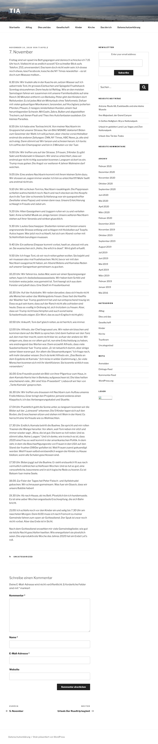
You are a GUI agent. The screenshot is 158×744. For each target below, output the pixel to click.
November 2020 (107, 177)
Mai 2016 (103, 292)
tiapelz (43, 47)
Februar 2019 (105, 281)
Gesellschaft (62, 27)
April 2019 (104, 269)
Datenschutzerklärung (128, 27)
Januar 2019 (105, 287)
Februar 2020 (105, 218)
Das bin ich (106, 27)
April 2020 (104, 206)
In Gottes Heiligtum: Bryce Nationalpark (118, 121)
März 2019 (104, 275)
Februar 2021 (105, 166)
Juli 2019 (103, 252)
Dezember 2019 (107, 223)
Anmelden (104, 363)
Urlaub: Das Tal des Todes (111, 136)
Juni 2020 (103, 195)
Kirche (91, 27)
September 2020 (107, 189)
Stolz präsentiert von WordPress (49, 737)
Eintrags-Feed (105, 369)
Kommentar (17, 595)
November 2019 (107, 229)
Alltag (29, 27)
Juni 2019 (103, 258)
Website (14, 669)
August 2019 (105, 246)
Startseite (14, 27)
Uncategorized (23, 557)
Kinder (78, 27)
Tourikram (104, 339)
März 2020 (104, 212)
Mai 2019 (103, 264)
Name (13, 637)
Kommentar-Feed (107, 375)
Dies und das (44, 27)
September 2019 (107, 241)
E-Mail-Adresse (19, 653)
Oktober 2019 (105, 235)
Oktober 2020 (106, 183)
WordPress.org (106, 380)
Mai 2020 (103, 200)
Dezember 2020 (107, 172)
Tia (15, 10)
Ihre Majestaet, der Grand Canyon (115, 115)
